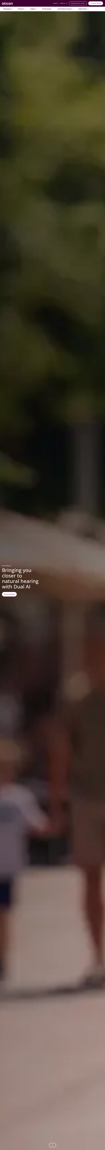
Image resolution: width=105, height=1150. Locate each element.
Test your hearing (95, 3)
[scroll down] (52, 1145)
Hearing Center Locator (78, 3)
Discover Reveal (9, 594)
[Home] (7, 3)
